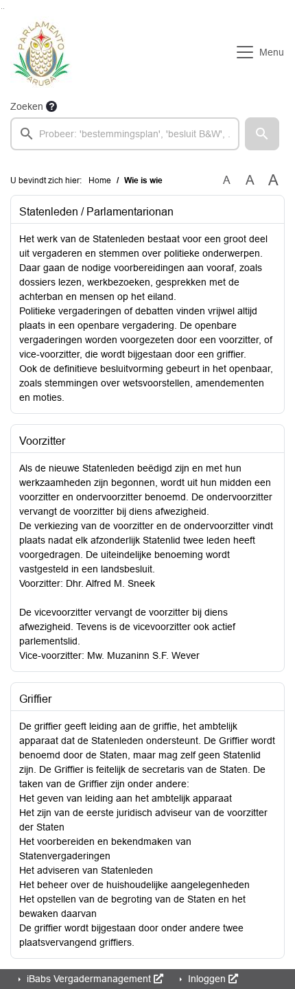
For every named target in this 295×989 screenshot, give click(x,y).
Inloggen (206, 978)
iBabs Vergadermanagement (89, 978)
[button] (262, 133)
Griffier (35, 699)
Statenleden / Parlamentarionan (96, 212)
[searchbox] (124, 133)
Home (99, 180)
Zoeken (26, 106)
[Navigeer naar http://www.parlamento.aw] (41, 52)
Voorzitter (42, 441)
